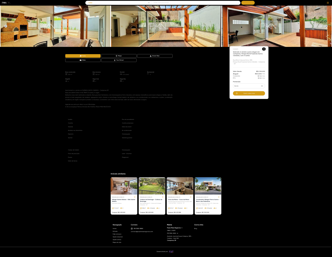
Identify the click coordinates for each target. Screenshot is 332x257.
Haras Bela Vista (120, 51)
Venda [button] (236, 86)
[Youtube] (137, 237)
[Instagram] (132, 237)
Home (66, 51)
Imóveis (73, 51)
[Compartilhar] (264, 48)
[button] (83, 56)
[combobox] (119, 2)
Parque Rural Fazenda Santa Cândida (103, 51)
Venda (80, 51)
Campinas (87, 51)
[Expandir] (149, 3)
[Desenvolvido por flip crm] (171, 252)
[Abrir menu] (327, 2)
